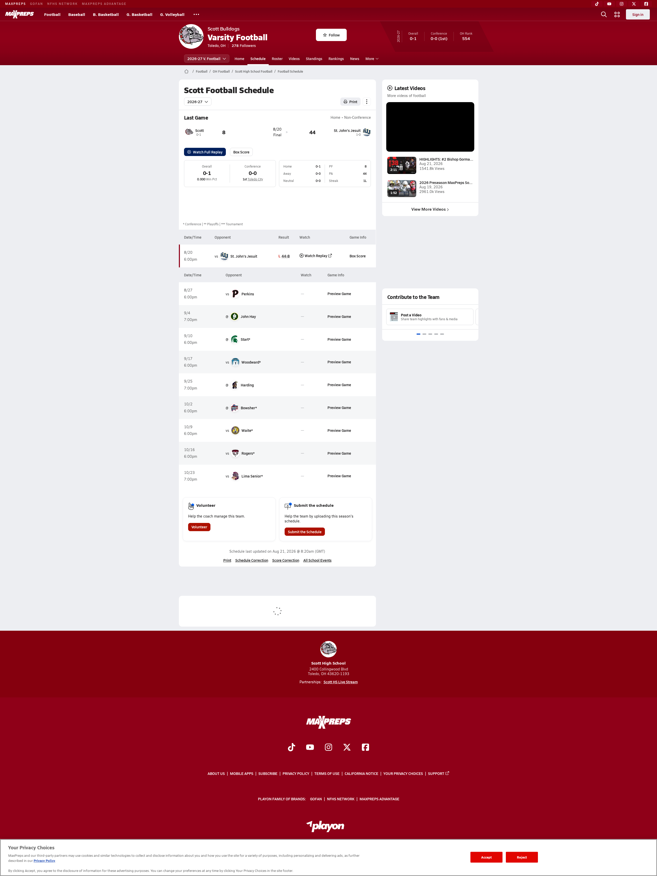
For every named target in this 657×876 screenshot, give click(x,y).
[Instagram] (621, 4)
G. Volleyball (172, 14)
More (369, 58)
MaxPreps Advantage (104, 4)
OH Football (221, 71)
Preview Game (339, 293)
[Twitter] (634, 4)
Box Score (241, 151)
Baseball (76, 14)
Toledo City (255, 179)
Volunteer (199, 526)
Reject (522, 857)
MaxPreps (15, 4)
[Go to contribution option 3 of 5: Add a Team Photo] (430, 334)
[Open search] (604, 14)
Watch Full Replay (208, 151)
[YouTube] (609, 4)
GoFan (36, 4)
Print (353, 101)
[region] (328, 857)
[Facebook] (646, 4)
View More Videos (428, 209)
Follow (334, 34)
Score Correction (285, 560)
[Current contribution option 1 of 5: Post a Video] (418, 334)
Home (239, 58)
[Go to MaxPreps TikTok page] (291, 747)
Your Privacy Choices (403, 773)
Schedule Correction (251, 560)
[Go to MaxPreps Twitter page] (347, 747)
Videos (294, 58)
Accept (486, 857)
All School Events (317, 560)
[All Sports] (196, 14)
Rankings (336, 58)
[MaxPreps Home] (19, 14)
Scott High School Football (253, 71)
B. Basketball (106, 14)
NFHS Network (62, 4)
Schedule (258, 58)
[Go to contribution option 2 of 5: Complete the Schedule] (424, 334)
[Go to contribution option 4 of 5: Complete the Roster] (436, 334)
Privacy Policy (296, 773)
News (354, 58)
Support (436, 773)
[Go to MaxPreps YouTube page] (310, 747)
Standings (314, 58)
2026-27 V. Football (203, 58)
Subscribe (267, 773)
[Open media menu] (617, 14)
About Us (216, 773)
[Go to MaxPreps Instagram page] (328, 747)
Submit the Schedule (305, 531)
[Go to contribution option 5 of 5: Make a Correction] (442, 334)
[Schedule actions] (367, 102)
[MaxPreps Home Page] (186, 71)
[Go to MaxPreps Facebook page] (365, 747)
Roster (277, 58)
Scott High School (328, 663)
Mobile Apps (241, 773)
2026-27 (194, 101)
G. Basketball (139, 14)
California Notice (361, 773)
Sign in (637, 14)
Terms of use (327, 773)
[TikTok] (597, 4)
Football (52, 14)
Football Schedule (290, 71)
